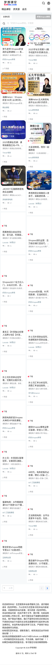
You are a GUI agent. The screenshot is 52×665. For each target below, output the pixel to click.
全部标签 (6, 17)
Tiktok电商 (32, 60)
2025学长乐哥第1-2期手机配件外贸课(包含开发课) (38, 52)
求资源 (16, 9)
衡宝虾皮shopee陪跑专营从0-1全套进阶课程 (12, 550)
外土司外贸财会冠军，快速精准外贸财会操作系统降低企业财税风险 (38, 339)
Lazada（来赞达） (35, 204)
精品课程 (6, 9)
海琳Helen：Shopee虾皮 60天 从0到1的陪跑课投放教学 (12, 100)
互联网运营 (6, 558)
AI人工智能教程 (34, 483)
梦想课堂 (33, 648)
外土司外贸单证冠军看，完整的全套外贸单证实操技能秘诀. (12, 380)
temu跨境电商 (33, 110)
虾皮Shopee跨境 (8, 59)
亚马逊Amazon (34, 393)
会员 (24, 9)
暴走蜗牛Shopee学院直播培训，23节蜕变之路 (39, 563)
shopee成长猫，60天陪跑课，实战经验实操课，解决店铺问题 (38, 294)
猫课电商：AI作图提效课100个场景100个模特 (12, 505)
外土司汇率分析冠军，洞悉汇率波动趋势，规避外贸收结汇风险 (38, 385)
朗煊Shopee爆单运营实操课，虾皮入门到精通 (38, 430)
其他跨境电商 (7, 199)
